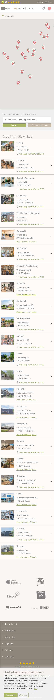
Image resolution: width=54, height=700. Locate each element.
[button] (40, 59)
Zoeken (14, 125)
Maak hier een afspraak (26, 242)
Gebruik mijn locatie (40, 125)
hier (35, 688)
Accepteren (10, 695)
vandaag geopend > (45, 2)
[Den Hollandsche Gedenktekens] (23, 8)
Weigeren (23, 695)
